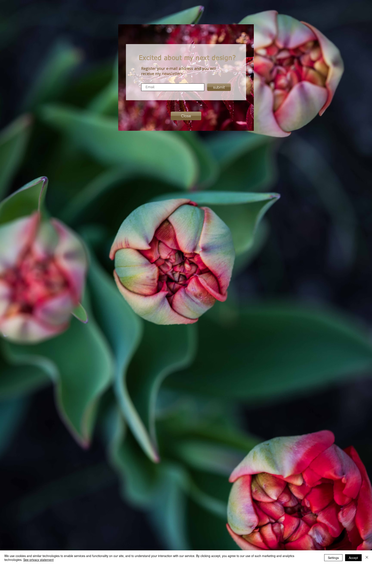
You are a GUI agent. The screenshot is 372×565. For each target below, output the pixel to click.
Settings (333, 558)
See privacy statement (38, 559)
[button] (186, 116)
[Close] (366, 558)
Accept (353, 558)
